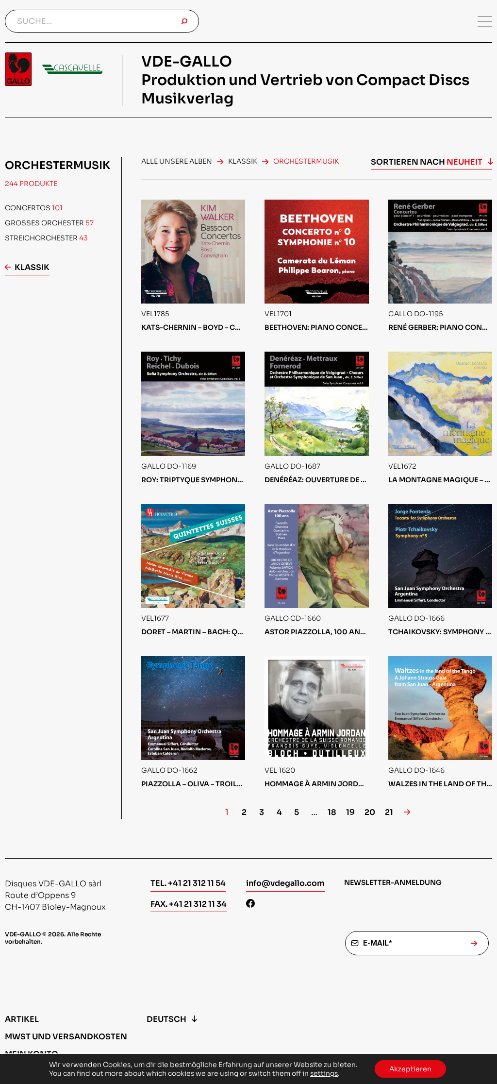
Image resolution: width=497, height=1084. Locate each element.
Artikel (22, 1019)
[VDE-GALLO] (53, 69)
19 (350, 812)
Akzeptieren (410, 1069)
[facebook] (250, 904)
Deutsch (166, 1019)
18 (332, 812)
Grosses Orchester (49, 223)
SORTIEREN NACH (426, 162)
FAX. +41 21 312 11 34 (188, 904)
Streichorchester (46, 238)
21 (389, 812)
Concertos (34, 207)
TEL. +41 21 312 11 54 (188, 883)
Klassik (32, 267)
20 (369, 812)
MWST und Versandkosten (66, 1037)
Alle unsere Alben (176, 161)
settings (324, 1073)
